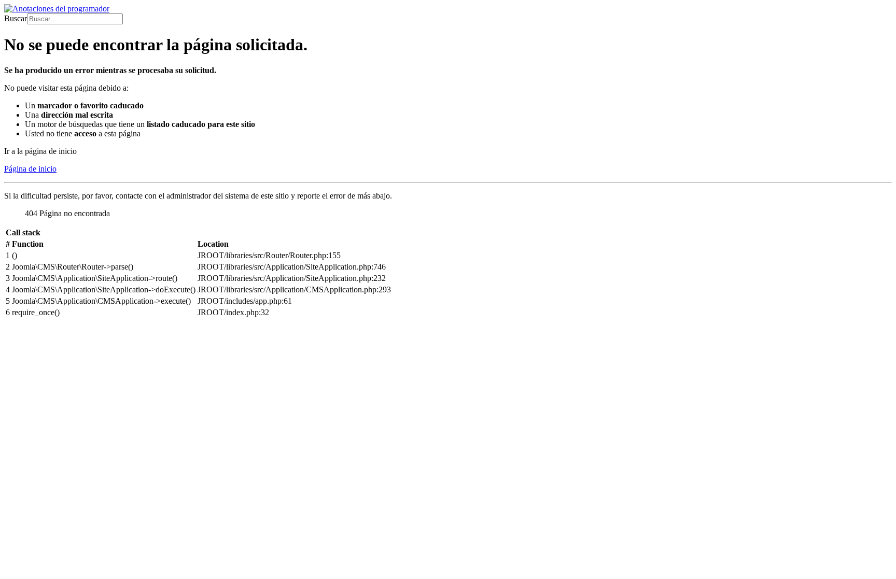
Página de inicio (30, 168)
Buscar (15, 18)
